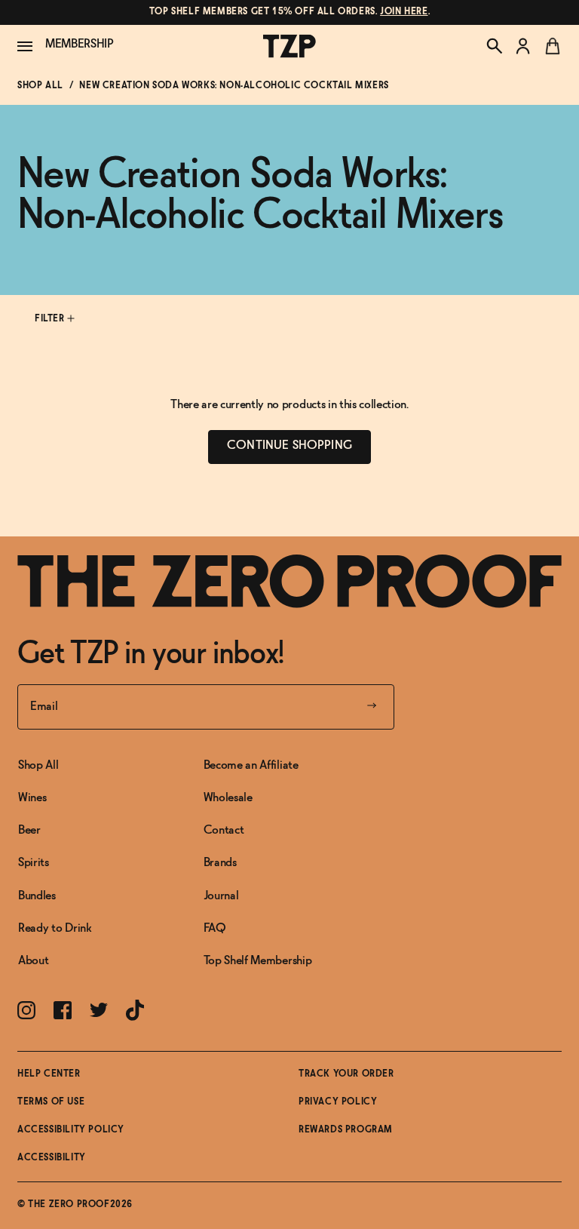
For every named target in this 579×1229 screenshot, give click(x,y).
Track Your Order (346, 1074)
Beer (29, 830)
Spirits (33, 862)
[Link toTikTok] (135, 1010)
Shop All (40, 86)
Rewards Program (346, 1130)
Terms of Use (50, 1102)
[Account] (523, 46)
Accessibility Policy (70, 1130)
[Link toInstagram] (26, 1010)
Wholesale (228, 797)
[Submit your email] (371, 707)
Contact (224, 830)
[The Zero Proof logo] (289, 46)
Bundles (37, 896)
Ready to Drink (55, 928)
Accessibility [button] (51, 1158)
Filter (51, 319)
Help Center (49, 1074)
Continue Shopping (289, 445)
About (33, 960)
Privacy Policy (338, 1102)
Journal (221, 896)
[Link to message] (289, 12)
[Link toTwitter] (99, 1010)
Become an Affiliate (251, 765)
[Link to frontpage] (289, 581)
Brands (220, 862)
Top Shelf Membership (258, 960)
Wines (32, 797)
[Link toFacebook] (63, 1010)
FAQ (215, 928)
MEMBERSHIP (79, 44)
